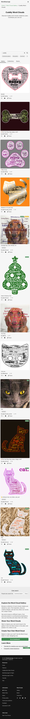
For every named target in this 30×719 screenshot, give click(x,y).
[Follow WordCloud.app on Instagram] (17, 698)
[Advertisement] (15, 35)
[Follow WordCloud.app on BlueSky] (23, 698)
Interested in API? (6, 705)
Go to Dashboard (15, 639)
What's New (5, 692)
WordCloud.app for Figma (8, 672)
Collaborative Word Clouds (8, 670)
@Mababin (5, 373)
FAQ (3, 680)
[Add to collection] (4, 98)
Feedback (4, 703)
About (3, 695)
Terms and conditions (7, 700)
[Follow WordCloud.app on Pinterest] (25, 698)
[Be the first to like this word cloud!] (1, 98)
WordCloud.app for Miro (7, 675)
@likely (4, 335)
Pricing (5, 690)
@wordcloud (6, 250)
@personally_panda (7, 209)
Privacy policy (5, 698)
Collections (10, 61)
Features (4, 667)
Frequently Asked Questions (11, 648)
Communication (6, 56)
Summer (22, 56)
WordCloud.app (5, 1)
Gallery (3, 61)
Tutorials (4, 678)
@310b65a (5, 96)
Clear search (15, 590)
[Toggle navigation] (28, 2)
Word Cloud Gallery (11, 5)
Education (15, 56)
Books (18, 61)
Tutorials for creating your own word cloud (16, 646)
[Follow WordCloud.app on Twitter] (20, 698)
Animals (4, 247)
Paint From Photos (6, 715)
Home (3, 5)
